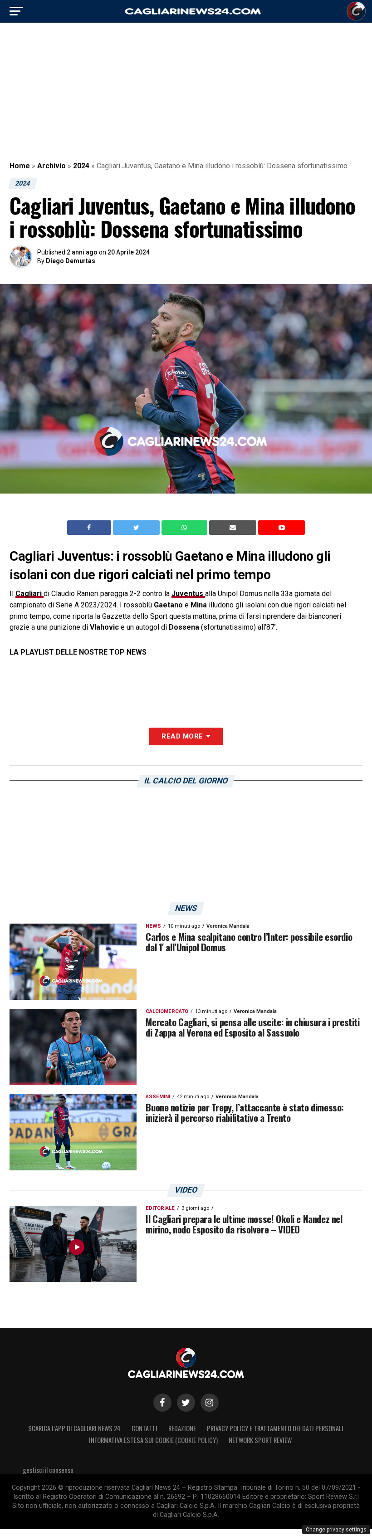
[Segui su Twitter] (186, 1403)
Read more (182, 736)
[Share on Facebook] (90, 527)
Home (20, 165)
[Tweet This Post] (137, 527)
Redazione (182, 1428)
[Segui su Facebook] (162, 1403)
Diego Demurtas (70, 260)
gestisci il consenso (48, 1470)
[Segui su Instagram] (210, 1403)
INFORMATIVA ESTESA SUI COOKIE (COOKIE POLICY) (153, 1440)
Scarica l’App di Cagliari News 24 (74, 1428)
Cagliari (29, 593)
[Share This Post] (186, 527)
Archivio (51, 165)
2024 (81, 165)
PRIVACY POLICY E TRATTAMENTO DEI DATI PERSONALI (275, 1428)
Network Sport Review (260, 1440)
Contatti (144, 1428)
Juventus (188, 593)
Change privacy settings (336, 1529)
